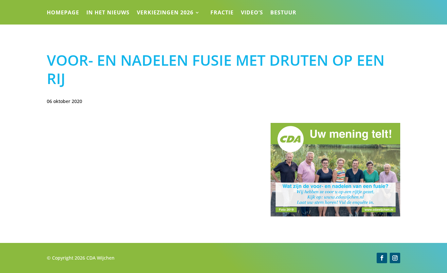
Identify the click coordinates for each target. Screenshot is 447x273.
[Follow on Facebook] (382, 258)
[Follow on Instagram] (395, 258)
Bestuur (283, 13)
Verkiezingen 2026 (165, 13)
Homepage (63, 13)
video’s (252, 13)
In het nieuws (108, 13)
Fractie (222, 13)
